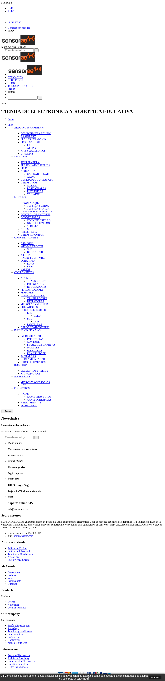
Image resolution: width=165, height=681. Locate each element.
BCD (30, 318)
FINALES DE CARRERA (41, 344)
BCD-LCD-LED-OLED (33, 310)
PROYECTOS (22, 388)
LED (29, 312)
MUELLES (33, 347)
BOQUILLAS (34, 350)
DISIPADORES (35, 301)
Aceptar (7, 411)
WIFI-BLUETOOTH (32, 246)
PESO (24, 168)
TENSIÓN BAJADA (38, 208)
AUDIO (25, 229)
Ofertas (11, 601)
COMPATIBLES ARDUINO (36, 133)
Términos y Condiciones (20, 554)
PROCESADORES (31, 142)
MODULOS (20, 197)
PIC (29, 145)
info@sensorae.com (22, 536)
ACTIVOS (26, 278)
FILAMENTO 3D (36, 353)
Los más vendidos (17, 607)
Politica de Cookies (17, 548)
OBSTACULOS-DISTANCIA (37, 179)
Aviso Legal (14, 557)
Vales (10, 578)
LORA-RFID (28, 260)
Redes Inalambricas (18, 667)
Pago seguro (14, 637)
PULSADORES (29, 307)
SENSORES (20, 156)
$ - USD (12, 11)
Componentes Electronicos (21, 661)
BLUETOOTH (35, 252)
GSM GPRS (27, 243)
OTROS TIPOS (29, 182)
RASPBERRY (28, 136)
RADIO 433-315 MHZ (33, 257)
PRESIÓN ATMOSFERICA (35, 165)
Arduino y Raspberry (18, 658)
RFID (30, 266)
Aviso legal (13, 628)
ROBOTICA (21, 365)
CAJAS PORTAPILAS (39, 399)
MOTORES (27, 292)
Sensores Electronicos (19, 655)
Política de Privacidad (19, 551)
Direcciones (14, 572)
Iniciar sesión (14, 22)
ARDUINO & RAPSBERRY (29, 127)
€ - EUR (12, 8)
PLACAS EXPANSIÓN (33, 139)
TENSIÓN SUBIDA (38, 205)
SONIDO (32, 185)
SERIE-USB (33, 226)
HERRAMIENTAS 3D (33, 359)
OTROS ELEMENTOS (33, 362)
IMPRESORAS (35, 339)
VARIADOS (33, 194)
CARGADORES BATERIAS (36, 211)
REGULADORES (30, 202)
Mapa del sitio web (17, 642)
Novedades (13, 604)
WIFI (30, 249)
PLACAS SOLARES (32, 289)
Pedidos (12, 575)
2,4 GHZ (25, 255)
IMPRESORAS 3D (31, 336)
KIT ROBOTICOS (31, 373)
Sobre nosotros (15, 634)
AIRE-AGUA (28, 171)
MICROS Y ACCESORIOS (35, 382)
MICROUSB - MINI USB (34, 304)
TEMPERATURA (30, 162)
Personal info (14, 581)
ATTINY (32, 147)
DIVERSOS (27, 153)
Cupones (12, 583)
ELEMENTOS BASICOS (34, 370)
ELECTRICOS (35, 191)
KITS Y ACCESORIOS (33, 150)
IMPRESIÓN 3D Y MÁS (27, 330)
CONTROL (33, 341)
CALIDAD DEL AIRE (39, 174)
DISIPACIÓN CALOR (33, 295)
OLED (37, 315)
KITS (23, 385)
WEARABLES (22, 376)
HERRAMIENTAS (31, 402)
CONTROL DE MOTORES (35, 214)
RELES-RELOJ (29, 231)
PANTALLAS (34, 324)
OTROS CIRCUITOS (32, 234)
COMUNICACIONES (26, 237)
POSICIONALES (36, 188)
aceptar (155, 677)
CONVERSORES (30, 217)
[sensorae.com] (18, 44)
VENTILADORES (37, 298)
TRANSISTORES (36, 281)
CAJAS (25, 394)
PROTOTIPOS (29, 405)
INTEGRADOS (35, 284)
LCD (36, 321)
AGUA (31, 176)
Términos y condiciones (20, 631)
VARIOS (25, 269)
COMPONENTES (24, 272)
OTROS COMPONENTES (35, 327)
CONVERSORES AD (39, 220)
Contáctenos (14, 640)
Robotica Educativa (18, 664)
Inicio (11, 124)
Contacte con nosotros (19, 27)
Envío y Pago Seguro (18, 559)
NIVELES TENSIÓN (38, 223)
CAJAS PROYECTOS (39, 396)
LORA (30, 263)
